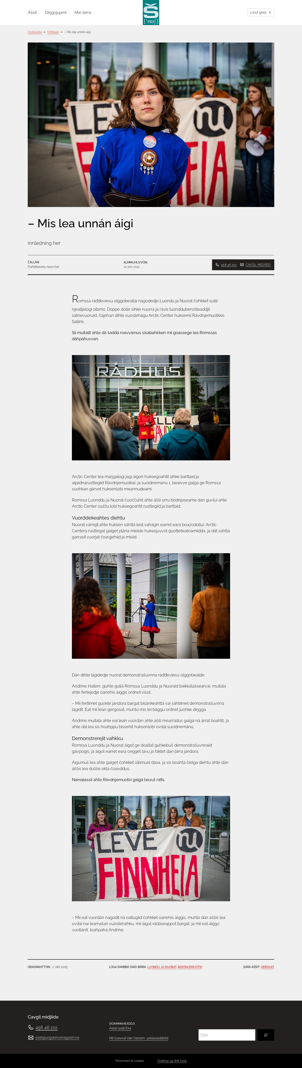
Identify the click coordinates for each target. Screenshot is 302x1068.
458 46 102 (229, 264)
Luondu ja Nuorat (161, 967)
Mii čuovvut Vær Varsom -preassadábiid (138, 1038)
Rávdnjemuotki (190, 967)
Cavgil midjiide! (258, 264)
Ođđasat (267, 967)
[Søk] (265, 1035)
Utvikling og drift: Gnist (172, 1060)
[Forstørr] (214, 268)
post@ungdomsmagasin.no (57, 1037)
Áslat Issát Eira (120, 1028)
